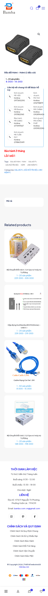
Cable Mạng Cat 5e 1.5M (24, 380)
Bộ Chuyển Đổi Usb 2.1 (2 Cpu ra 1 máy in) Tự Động (24, 436)
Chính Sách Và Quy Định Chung (24, 531)
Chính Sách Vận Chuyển (24, 550)
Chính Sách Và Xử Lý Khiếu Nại (24, 536)
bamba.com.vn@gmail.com (27, 508)
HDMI (23, 165)
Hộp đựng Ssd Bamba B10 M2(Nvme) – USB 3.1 (24, 326)
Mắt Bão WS (24, 567)
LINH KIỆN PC (32, 165)
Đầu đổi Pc (33, 162)
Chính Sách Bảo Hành (24, 541)
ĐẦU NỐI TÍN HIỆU (12, 165)
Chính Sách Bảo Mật (24, 556)
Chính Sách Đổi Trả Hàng (24, 546)
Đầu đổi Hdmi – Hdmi (18, 162)
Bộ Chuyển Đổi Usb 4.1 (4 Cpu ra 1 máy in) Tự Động (24, 271)
